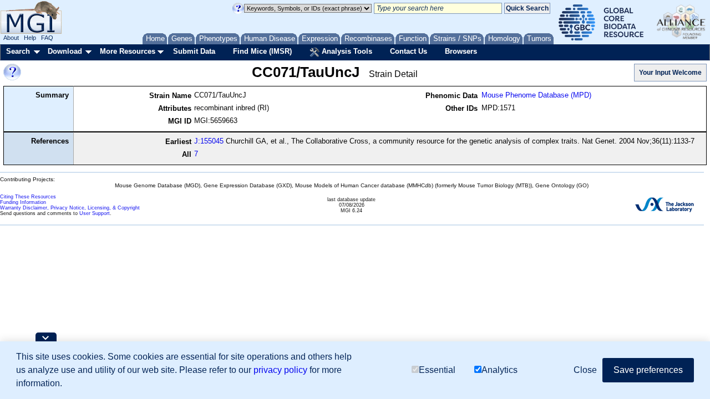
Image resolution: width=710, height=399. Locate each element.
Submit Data (194, 51)
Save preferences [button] (648, 370)
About (11, 37)
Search (18, 51)
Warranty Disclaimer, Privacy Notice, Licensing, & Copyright (70, 208)
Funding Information (23, 202)
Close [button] (585, 370)
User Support (94, 213)
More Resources (127, 51)
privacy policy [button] (280, 370)
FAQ (47, 37)
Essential (437, 370)
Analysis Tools (346, 51)
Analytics (499, 370)
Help (30, 37)
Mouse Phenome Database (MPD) (536, 95)
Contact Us (408, 51)
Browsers (461, 51)
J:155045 (209, 141)
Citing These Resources (28, 197)
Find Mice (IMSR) (262, 51)
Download (65, 51)
